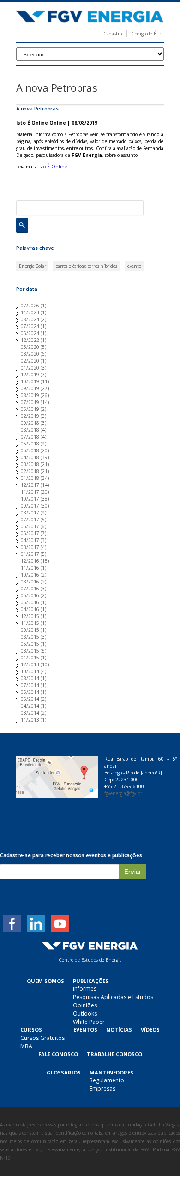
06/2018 (30, 443)
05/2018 (30, 450)
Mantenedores (111, 1072)
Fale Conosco (58, 1054)
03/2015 (30, 650)
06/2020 (30, 347)
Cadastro (112, 33)
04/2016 (30, 609)
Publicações (90, 980)
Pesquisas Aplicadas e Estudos (113, 997)
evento (134, 266)
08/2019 (30, 395)
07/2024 (30, 326)
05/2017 (30, 533)
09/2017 (30, 505)
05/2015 (30, 644)
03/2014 (30, 713)
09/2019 (30, 388)
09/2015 (30, 630)
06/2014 (30, 692)
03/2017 (30, 547)
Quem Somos (45, 980)
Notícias (119, 1029)
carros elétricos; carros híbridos (86, 266)
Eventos (85, 1029)
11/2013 (30, 719)
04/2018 (30, 457)
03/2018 (30, 464)
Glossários (64, 1072)
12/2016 (30, 561)
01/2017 (30, 554)
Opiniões (85, 1005)
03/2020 (30, 354)
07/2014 (30, 685)
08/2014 (30, 678)
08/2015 (30, 637)
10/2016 (30, 575)
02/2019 (30, 416)
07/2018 (30, 436)
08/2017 (30, 512)
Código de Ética (148, 33)
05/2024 (30, 333)
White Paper (89, 1022)
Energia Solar (32, 266)
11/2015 (30, 623)
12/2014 (30, 664)
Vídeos (150, 1029)
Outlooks (85, 1013)
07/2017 (30, 519)
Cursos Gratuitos (42, 1038)
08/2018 (30, 430)
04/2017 (30, 540)
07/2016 (30, 588)
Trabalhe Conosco (114, 1054)
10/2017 (30, 499)
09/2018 (30, 423)
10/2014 (30, 671)
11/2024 (30, 312)
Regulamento (107, 1080)
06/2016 (30, 595)
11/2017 (30, 492)
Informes (84, 989)
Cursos (31, 1029)
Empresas (102, 1088)
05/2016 (30, 602)
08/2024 (30, 319)
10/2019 (30, 381)
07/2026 (30, 305)
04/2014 (30, 706)
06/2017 (30, 526)
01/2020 (30, 367)
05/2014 (30, 699)
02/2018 (30, 471)
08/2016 (30, 581)
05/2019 (30, 409)
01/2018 (30, 478)
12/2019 (30, 374)
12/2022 (30, 340)
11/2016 (30, 568)
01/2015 (30, 657)
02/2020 (30, 361)
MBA (26, 1046)
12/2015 (30, 616)
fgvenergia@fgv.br (123, 793)
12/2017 (30, 485)
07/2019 (30, 402)
